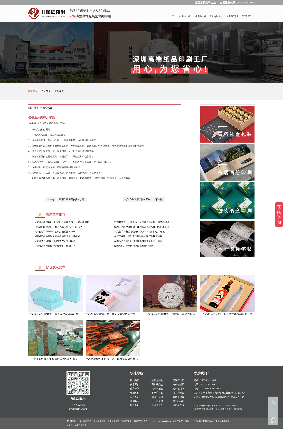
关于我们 (134, 384)
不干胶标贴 (157, 392)
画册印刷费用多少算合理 (72, 199)
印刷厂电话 (127, 421)
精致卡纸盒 (157, 388)
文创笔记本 (178, 388)
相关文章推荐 (56, 214)
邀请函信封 (157, 397)
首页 (171, 16)
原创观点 (59, 91)
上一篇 (50, 199)
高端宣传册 (178, 380)
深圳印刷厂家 (80, 425)
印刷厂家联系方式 (142, 421)
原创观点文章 (56, 267)
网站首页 (33, 107)
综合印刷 (216, 16)
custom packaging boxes (161, 421)
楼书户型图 (178, 392)
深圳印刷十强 (113, 421)
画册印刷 (200, 16)
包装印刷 (184, 16)
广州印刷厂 (178, 421)
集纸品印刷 (178, 401)
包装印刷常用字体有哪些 (138, 199)
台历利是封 (157, 401)
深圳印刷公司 (99, 421)
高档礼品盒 (157, 384)
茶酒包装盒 (157, 405)
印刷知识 (33, 91)
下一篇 (158, 199)
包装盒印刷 (40, 146)
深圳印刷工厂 (85, 421)
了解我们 (232, 16)
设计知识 (46, 91)
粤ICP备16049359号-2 (227, 405)
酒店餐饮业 (178, 405)
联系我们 (248, 16)
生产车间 (134, 388)
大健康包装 (178, 397)
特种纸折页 (178, 384)
